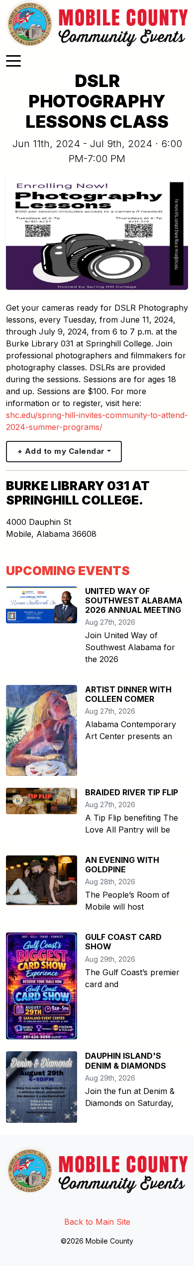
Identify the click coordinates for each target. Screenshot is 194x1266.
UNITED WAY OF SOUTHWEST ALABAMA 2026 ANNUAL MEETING (134, 600)
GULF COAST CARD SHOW (123, 941)
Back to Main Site (97, 1222)
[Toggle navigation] (13, 60)
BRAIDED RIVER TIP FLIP (131, 792)
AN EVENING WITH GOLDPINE (122, 864)
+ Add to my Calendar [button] (61, 451)
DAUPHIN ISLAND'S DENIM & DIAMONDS (125, 1060)
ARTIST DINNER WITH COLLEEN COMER (128, 694)
